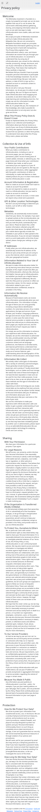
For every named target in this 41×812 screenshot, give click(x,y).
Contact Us (35, 811)
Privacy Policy (27, 811)
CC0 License (29, 809)
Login (37, 3)
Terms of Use (18, 811)
